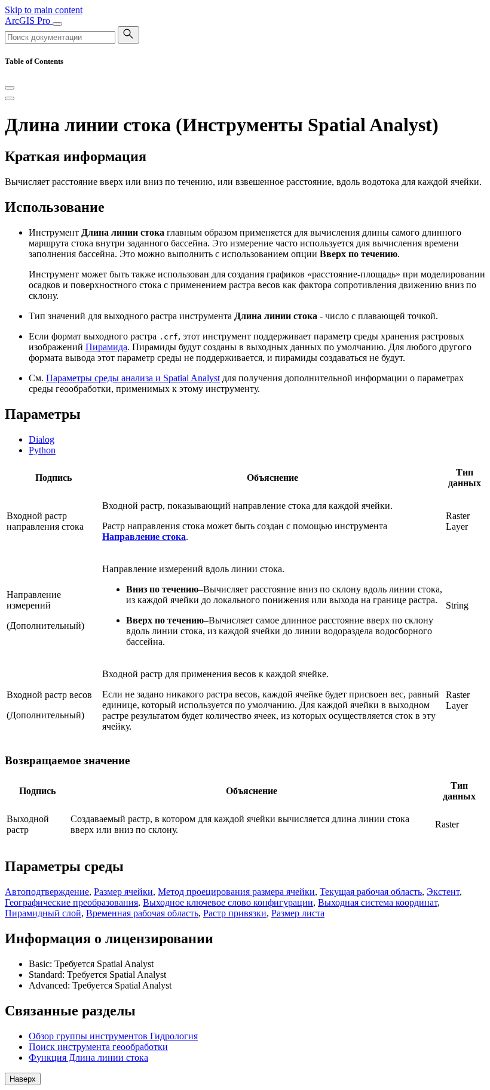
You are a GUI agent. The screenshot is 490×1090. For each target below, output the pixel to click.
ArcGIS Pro (29, 21)
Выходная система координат (377, 902)
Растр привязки (235, 913)
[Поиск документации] (128, 35)
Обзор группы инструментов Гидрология (113, 1036)
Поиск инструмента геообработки (98, 1047)
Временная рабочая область (142, 913)
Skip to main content (43, 10)
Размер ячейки (123, 892)
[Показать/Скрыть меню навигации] (57, 24)
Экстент (443, 892)
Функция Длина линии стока (88, 1057)
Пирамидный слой (43, 913)
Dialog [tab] (41, 439)
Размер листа (297, 913)
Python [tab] (42, 450)
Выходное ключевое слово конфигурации (228, 902)
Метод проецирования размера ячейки (236, 892)
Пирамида (106, 347)
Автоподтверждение (47, 892)
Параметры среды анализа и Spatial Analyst (133, 378)
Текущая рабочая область (371, 892)
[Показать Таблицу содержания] (9, 98)
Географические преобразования (71, 902)
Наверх (23, 1078)
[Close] (9, 87)
